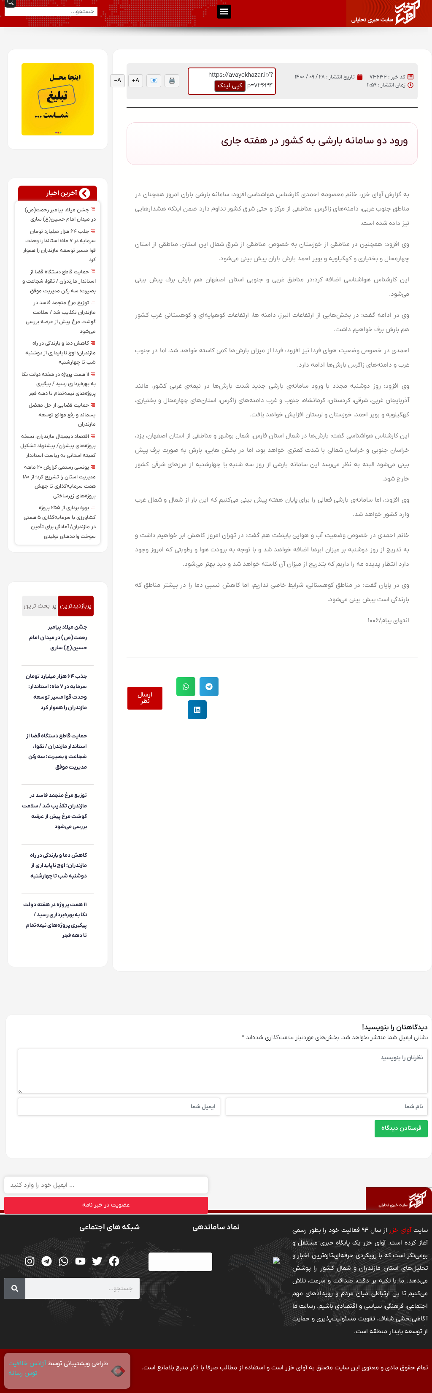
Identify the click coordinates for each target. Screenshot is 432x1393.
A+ (135, 81)
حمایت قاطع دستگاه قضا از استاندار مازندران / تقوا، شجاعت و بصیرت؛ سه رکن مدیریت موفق (59, 281)
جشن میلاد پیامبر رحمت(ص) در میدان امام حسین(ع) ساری (58, 637)
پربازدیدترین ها (76, 609)
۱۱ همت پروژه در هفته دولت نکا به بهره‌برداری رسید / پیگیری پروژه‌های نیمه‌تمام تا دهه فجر (59, 384)
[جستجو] (14, 1288)
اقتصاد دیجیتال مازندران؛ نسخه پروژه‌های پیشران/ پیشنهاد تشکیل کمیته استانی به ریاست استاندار (58, 446)
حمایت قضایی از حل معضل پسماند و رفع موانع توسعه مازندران (62, 415)
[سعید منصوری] (85, 661)
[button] (224, 12)
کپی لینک (230, 85)
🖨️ (172, 81)
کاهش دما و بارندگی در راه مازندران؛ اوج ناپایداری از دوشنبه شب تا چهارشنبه (60, 353)
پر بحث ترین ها (40, 609)
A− (117, 81)
